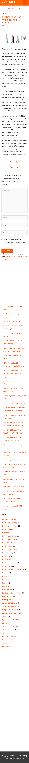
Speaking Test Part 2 (9, 623)
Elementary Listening (9, 523)
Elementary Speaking (9, 526)
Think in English (7, 630)
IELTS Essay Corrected (10, 539)
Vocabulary (6, 640)
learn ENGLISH (9, 2)
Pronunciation (7, 596)
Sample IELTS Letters (9, 606)
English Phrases (7, 529)
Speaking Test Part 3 (9, 626)
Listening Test (7, 590)
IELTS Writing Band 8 (9, 563)
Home (3, 9)
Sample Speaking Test (10, 610)
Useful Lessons (7, 636)
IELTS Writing (10, 9)
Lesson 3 (5, 580)
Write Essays (19, 9)
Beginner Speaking (9, 519)
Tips (3, 633)
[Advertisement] (14, 285)
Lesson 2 (5, 576)
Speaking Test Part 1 (9, 620)
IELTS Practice (7, 546)
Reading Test (6, 600)
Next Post (14, 167)
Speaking (5, 616)
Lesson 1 (5, 573)
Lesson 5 (5, 586)
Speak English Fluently (10, 613)
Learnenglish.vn (19, 759)
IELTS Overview (7, 543)
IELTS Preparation (8, 549)
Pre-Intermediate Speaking (11, 593)
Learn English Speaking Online (13, 569)
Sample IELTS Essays (9, 603)
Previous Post (14, 162)
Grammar (5, 533)
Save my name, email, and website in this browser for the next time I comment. (13, 242)
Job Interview (7, 566)
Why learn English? (9, 643)
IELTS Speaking (7, 553)
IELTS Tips (6, 556)
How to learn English (9, 536)
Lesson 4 (5, 583)
